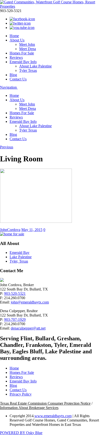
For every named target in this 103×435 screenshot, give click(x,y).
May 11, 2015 (31, 230)
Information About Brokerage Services (29, 408)
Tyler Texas (28, 70)
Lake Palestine (21, 257)
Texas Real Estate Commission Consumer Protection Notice (45, 403)
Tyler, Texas (19, 261)
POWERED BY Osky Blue (21, 433)
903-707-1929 (15, 319)
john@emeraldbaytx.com (30, 302)
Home (14, 36)
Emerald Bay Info (23, 62)
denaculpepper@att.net (28, 328)
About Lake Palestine (35, 66)
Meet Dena (27, 49)
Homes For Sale (22, 53)
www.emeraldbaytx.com (53, 416)
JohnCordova (10, 230)
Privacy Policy (21, 394)
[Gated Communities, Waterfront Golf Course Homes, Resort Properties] (51, 6)
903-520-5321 (15, 293)
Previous (6, 147)
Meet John (27, 44)
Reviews (16, 57)
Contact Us (18, 79)
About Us (17, 40)
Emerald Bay (19, 252)
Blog (13, 75)
